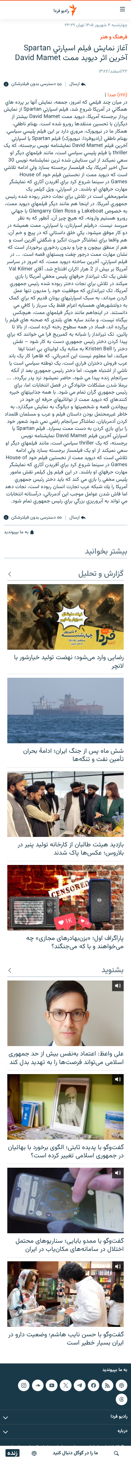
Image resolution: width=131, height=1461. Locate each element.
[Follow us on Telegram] (79, 1385)
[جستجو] (116, 1453)
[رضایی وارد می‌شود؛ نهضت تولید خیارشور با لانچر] (65, 617)
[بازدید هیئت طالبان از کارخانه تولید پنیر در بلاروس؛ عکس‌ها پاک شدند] (65, 804)
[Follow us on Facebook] (93, 1385)
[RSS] (107, 1385)
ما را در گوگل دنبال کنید (75, 1453)
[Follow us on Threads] (121, 1399)
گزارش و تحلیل (101, 574)
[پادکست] (34, 1453)
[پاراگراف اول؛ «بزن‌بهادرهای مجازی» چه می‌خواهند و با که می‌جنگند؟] (65, 898)
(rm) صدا (117, 95)
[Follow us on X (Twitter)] (65, 1385)
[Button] (77, 84)
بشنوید (112, 970)
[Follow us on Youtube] (51, 1385)
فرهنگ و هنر (113, 37)
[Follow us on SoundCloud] (38, 1385)
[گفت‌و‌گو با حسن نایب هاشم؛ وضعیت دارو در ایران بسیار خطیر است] (65, 1294)
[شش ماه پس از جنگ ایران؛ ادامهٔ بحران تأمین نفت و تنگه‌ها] (65, 710)
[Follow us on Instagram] (24, 1385)
